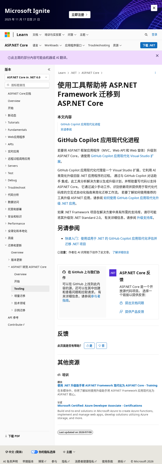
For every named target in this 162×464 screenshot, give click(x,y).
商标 (120, 461)
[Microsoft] (7, 34)
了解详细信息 (120, 252)
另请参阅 (66, 129)
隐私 (64, 461)
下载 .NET (149, 45)
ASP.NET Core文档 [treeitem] (19, 93)
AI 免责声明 (10, 461)
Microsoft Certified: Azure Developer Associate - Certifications (99, 405)
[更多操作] (155, 73)
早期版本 (28, 461)
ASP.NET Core (90, 73)
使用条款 (107, 461)
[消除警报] (154, 8)
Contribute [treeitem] (15, 324)
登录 (154, 34)
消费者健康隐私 (84, 461)
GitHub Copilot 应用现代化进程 (80, 124)
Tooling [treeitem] (19, 288)
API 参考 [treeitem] (13, 317)
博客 (41, 461)
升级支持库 (145, 217)
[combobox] (27, 77)
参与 (54, 461)
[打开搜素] (146, 34)
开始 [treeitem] (10, 108)
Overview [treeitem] (14, 101)
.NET (74, 73)
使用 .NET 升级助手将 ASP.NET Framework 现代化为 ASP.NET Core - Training (107, 385)
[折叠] (49, 69)
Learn (62, 73)
